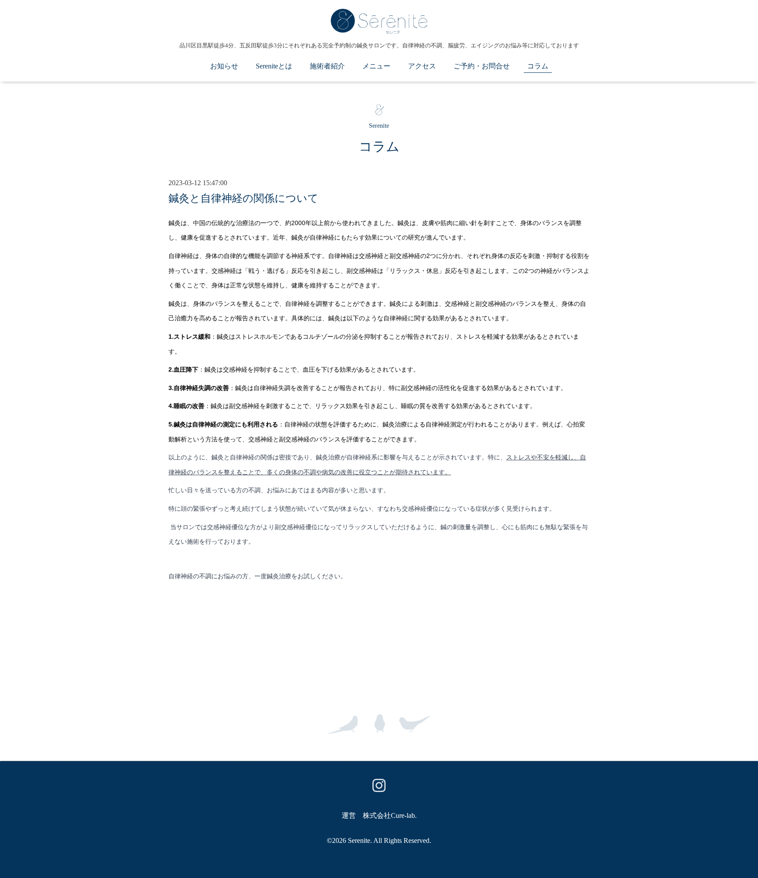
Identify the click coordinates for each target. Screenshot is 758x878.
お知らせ (224, 66)
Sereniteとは (274, 66)
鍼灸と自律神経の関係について (243, 198)
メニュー (376, 66)
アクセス (422, 66)
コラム (537, 66)
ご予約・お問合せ (482, 66)
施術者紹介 (327, 66)
